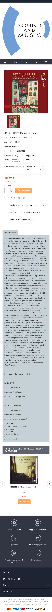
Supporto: (30, 156)
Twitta (19, 197)
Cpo (24, 493)
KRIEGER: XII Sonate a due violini (24, 487)
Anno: (28, 159)
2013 (34, 159)
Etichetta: (8, 156)
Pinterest (23, 197)
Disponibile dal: (31, 168)
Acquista (24, 190)
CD (37, 156)
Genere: (7, 159)
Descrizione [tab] (10, 232)
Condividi (14, 197)
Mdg (16, 156)
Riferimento (9, 167)
